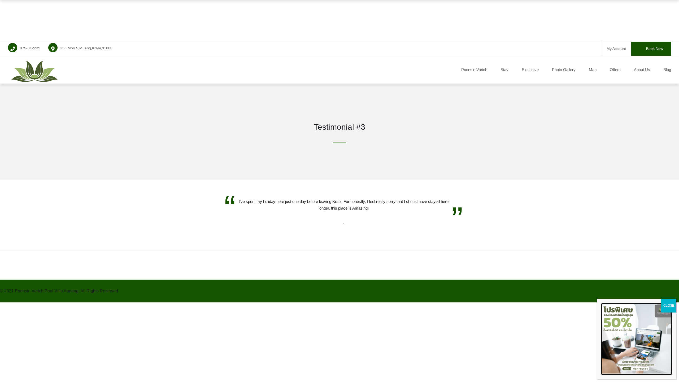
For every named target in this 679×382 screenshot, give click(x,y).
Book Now (654, 48)
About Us (642, 69)
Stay (504, 69)
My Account (616, 48)
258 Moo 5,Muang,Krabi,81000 (86, 48)
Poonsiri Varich (474, 69)
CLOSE (668, 305)
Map (593, 69)
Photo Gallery (564, 69)
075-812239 (30, 48)
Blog (667, 69)
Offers (615, 69)
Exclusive (530, 69)
